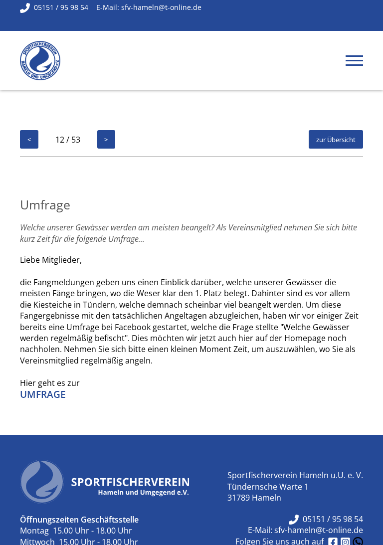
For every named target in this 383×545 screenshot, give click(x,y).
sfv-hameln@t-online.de (318, 530)
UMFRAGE (43, 394)
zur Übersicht (336, 139)
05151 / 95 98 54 (331, 519)
